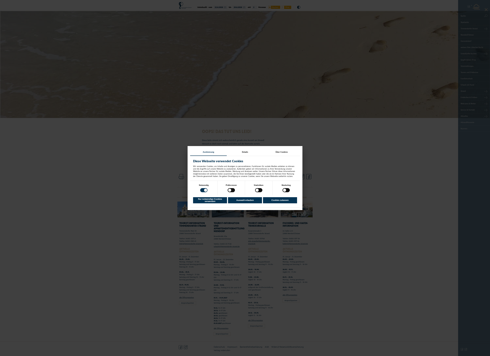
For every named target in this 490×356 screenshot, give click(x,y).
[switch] (231, 190)
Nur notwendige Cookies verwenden (210, 200)
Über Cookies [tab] (281, 152)
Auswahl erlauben (245, 200)
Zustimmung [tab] (208, 152)
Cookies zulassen (280, 200)
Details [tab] (245, 152)
